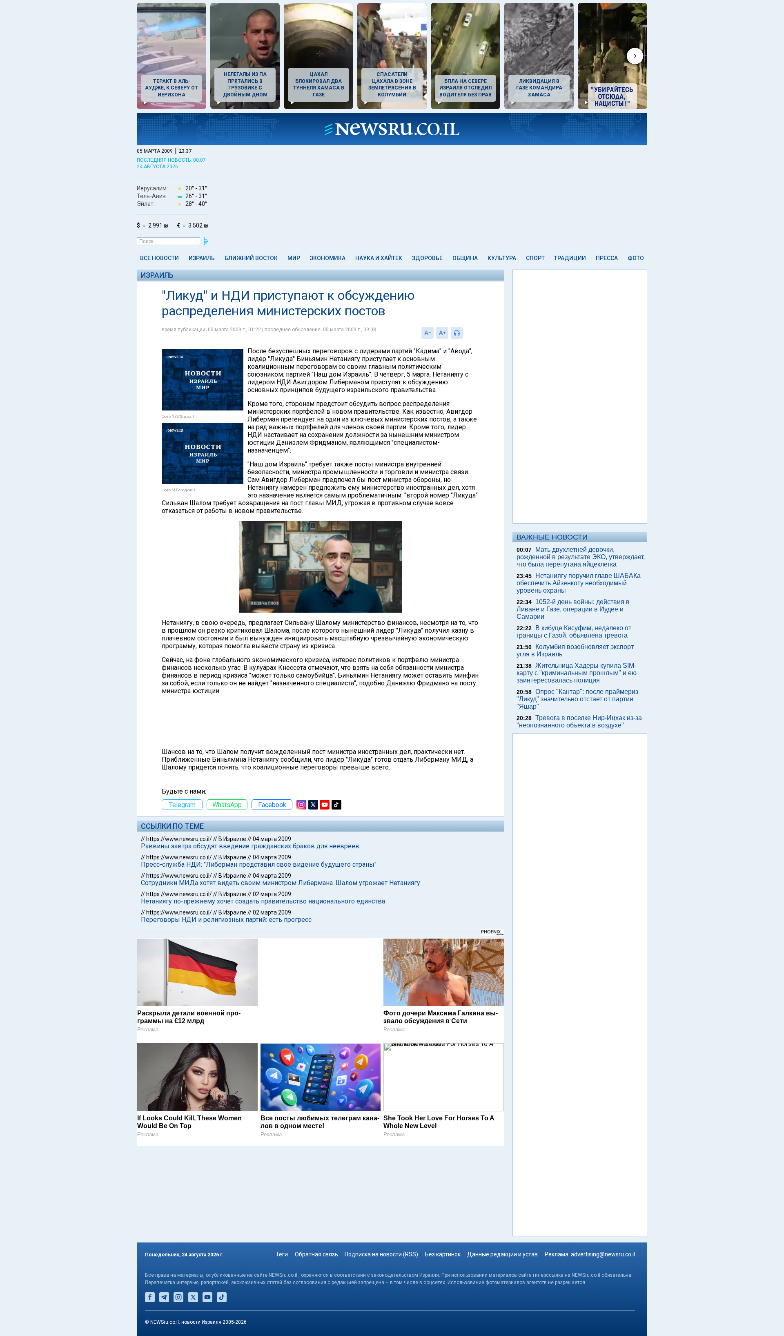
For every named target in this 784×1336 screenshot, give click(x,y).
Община (465, 258)
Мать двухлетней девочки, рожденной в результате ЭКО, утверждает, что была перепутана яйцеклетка (581, 557)
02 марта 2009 (272, 894)
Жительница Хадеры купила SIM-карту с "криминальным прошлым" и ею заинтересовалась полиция (577, 673)
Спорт (535, 258)
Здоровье (427, 258)
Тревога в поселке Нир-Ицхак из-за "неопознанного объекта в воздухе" (579, 721)
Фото (636, 258)
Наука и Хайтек (378, 258)
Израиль (202, 258)
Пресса (607, 258)
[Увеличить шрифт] (442, 333)
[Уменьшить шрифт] (427, 333)
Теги (282, 1254)
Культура (502, 258)
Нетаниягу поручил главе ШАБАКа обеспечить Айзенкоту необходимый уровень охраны (579, 583)
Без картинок (443, 1254)
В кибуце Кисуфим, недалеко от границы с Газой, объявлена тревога (574, 632)
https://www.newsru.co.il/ (179, 839)
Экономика (327, 258)
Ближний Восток (251, 258)
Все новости (159, 258)
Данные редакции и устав (502, 1254)
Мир (293, 258)
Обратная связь (316, 1254)
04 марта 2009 (272, 839)
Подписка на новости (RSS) (381, 1254)
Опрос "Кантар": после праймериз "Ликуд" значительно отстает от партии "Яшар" (577, 699)
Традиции (570, 258)
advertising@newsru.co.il (603, 1254)
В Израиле (232, 839)
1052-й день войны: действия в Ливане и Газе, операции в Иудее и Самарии (573, 609)
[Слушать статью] (465, 333)
